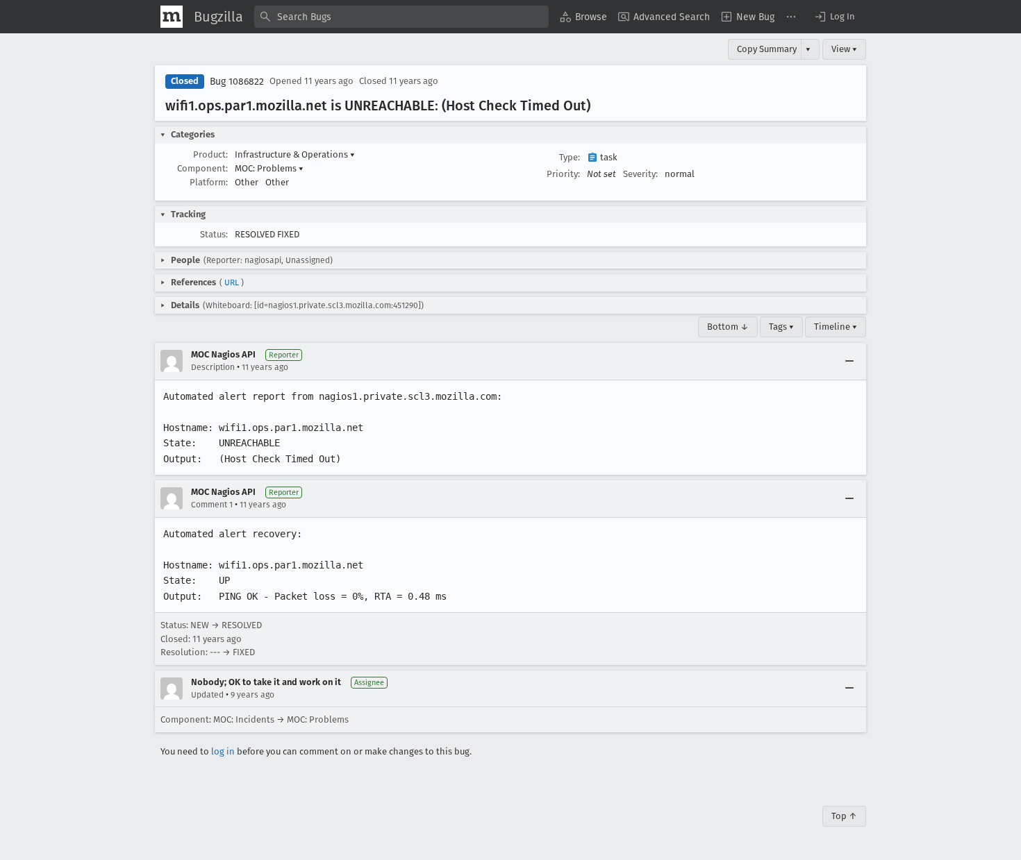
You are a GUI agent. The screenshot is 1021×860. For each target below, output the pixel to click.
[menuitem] (583, 17)
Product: (210, 154)
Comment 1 (212, 504)
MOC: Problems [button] (269, 168)
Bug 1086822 (237, 81)
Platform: (209, 182)
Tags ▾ (781, 326)
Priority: (563, 174)
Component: (202, 168)
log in (223, 751)
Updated (207, 695)
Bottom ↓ (728, 326)
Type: (569, 157)
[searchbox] (401, 17)
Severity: (640, 174)
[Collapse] (849, 361)
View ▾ (844, 49)
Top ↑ (844, 816)
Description (213, 367)
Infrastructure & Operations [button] (295, 154)
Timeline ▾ (835, 326)
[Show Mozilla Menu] (171, 17)
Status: (214, 234)
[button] (834, 17)
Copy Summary (767, 49)
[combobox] (401, 17)
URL (231, 282)
